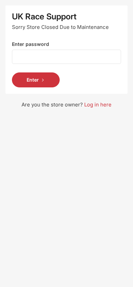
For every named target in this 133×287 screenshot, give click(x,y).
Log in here (98, 104)
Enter (33, 80)
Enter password (30, 44)
